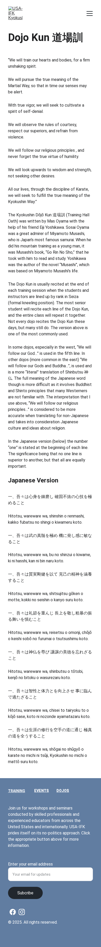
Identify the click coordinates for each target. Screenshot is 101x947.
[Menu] (89, 13)
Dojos (62, 791)
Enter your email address (30, 864)
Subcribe (25, 892)
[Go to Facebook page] (13, 912)
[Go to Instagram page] (22, 912)
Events (41, 791)
